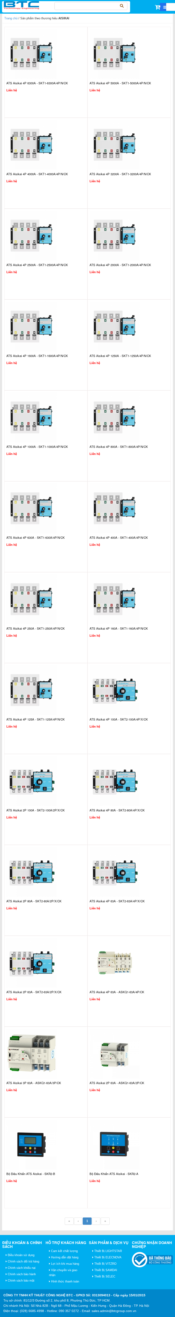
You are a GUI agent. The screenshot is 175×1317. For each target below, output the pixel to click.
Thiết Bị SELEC (104, 1276)
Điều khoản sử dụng (20, 1255)
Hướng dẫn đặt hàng (64, 1257)
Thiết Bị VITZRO (104, 1263)
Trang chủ (11, 18)
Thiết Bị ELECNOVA (107, 1257)
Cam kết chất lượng (64, 1251)
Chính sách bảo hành (21, 1274)
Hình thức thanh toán (64, 1281)
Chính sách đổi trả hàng (23, 1261)
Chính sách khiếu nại (21, 1268)
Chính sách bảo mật (20, 1280)
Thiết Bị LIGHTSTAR (107, 1251)
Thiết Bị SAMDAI (105, 1270)
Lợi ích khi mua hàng (64, 1263)
